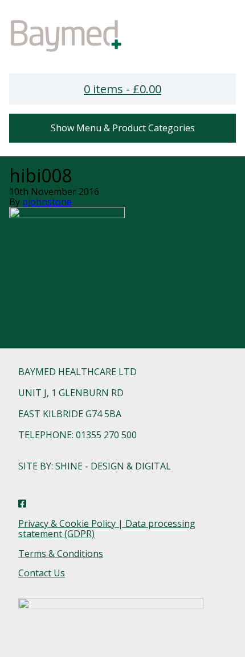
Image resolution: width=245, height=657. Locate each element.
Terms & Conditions (60, 553)
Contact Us (41, 573)
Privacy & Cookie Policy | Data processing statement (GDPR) (106, 528)
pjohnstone (47, 202)
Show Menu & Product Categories (123, 128)
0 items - (122, 89)
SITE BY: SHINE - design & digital (94, 466)
